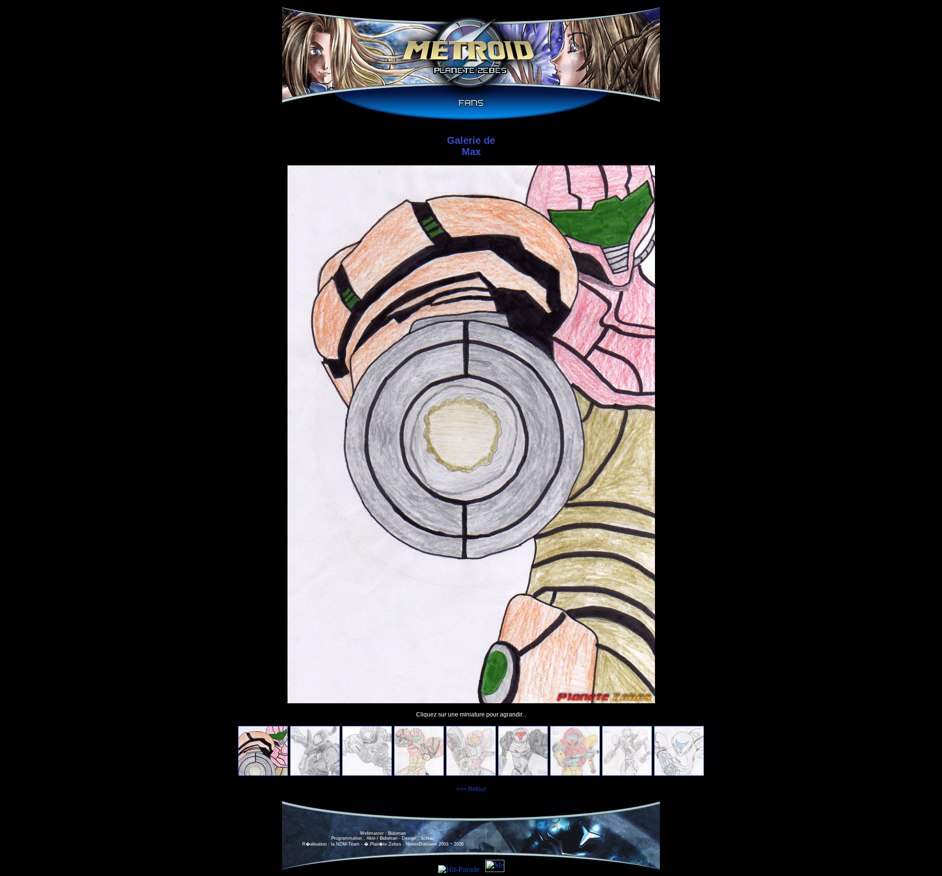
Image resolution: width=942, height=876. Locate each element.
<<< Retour (471, 789)
